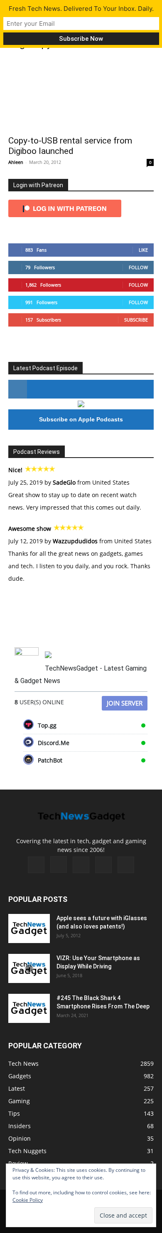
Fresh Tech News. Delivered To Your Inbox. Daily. (81, 8)
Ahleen (15, 162)
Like (143, 250)
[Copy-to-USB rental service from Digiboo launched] (81, 94)
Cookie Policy (27, 1199)
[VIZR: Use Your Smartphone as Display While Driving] (29, 968)
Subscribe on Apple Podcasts (81, 419)
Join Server (124, 703)
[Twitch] (81, 865)
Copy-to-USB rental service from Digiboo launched (70, 146)
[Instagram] (58, 864)
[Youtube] (126, 865)
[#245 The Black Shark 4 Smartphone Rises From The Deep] (29, 1008)
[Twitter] (103, 865)
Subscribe (136, 320)
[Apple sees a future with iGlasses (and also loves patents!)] (29, 928)
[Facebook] (36, 865)
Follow (138, 267)
